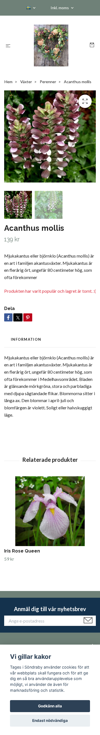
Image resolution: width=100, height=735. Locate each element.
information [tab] (26, 339)
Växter (26, 81)
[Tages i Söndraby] (51, 45)
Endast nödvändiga (50, 720)
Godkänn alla (50, 706)
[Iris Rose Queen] (50, 511)
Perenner (48, 81)
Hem (8, 81)
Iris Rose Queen (22, 551)
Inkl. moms (60, 7)
